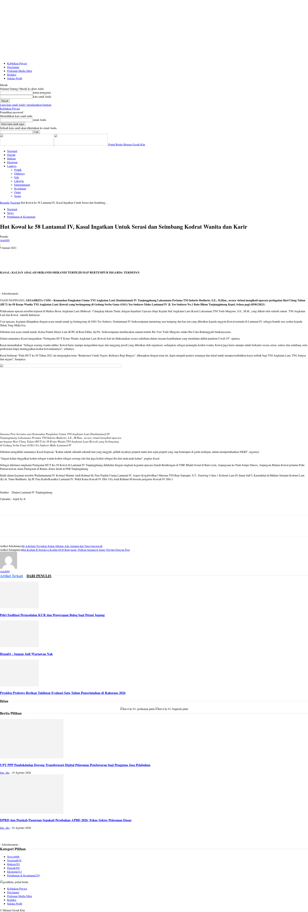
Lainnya (11, 166)
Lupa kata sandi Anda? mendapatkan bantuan (25, 105)
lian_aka (4, 772)
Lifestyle (19, 181)
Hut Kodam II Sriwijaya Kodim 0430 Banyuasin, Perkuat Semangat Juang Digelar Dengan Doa (76, 550)
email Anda (39, 120)
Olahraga (19, 173)
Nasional (12, 151)
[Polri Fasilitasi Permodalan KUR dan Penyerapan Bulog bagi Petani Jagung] (19, 607)
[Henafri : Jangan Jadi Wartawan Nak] (19, 646)
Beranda (4, 202)
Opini (17, 192)
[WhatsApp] (44, 253)
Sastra (17, 196)
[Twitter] (19, 253)
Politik (18, 170)
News (10, 213)
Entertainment (22, 185)
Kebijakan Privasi (17, 63)
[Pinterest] (31, 253)
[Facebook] (6, 253)
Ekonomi (12, 162)
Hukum (11, 158)
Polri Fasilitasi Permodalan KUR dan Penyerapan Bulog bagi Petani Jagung (52, 614)
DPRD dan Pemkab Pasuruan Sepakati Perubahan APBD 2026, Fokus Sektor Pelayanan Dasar (66, 820)
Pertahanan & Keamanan (21, 216)
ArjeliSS (5, 240)
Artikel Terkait (11, 575)
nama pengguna (42, 92)
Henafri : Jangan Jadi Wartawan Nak (26, 653)
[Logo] (27, 144)
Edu (16, 177)
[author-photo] (8, 567)
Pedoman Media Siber (19, 71)
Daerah (11, 155)
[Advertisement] (61, 289)
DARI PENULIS (39, 575)
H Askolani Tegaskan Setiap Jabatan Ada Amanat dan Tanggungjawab (62, 546)
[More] (57, 253)
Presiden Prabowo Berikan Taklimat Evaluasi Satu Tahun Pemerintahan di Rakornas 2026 (62, 692)
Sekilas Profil (14, 78)
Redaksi (11, 74)
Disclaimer (13, 67)
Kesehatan (20, 188)
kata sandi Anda (42, 96)
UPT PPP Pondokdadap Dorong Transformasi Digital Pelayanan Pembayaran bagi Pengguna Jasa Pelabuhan (75, 764)
